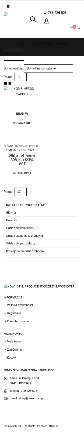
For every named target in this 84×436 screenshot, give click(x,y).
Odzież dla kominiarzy (20, 228)
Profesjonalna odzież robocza (25, 251)
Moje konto (14, 341)
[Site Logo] (16, 25)
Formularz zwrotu (18, 321)
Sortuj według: (13, 68)
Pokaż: (8, 77)
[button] (8, 7)
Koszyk (11, 357)
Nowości (11, 220)
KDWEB (53, 426)
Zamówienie (15, 349)
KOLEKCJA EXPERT (25, 146)
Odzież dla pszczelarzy (20, 243)
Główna (8, 146)
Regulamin (14, 313)
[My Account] (47, 21)
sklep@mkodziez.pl (31, 398)
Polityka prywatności (20, 304)
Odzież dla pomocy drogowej (24, 235)
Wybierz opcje (22, 173)
